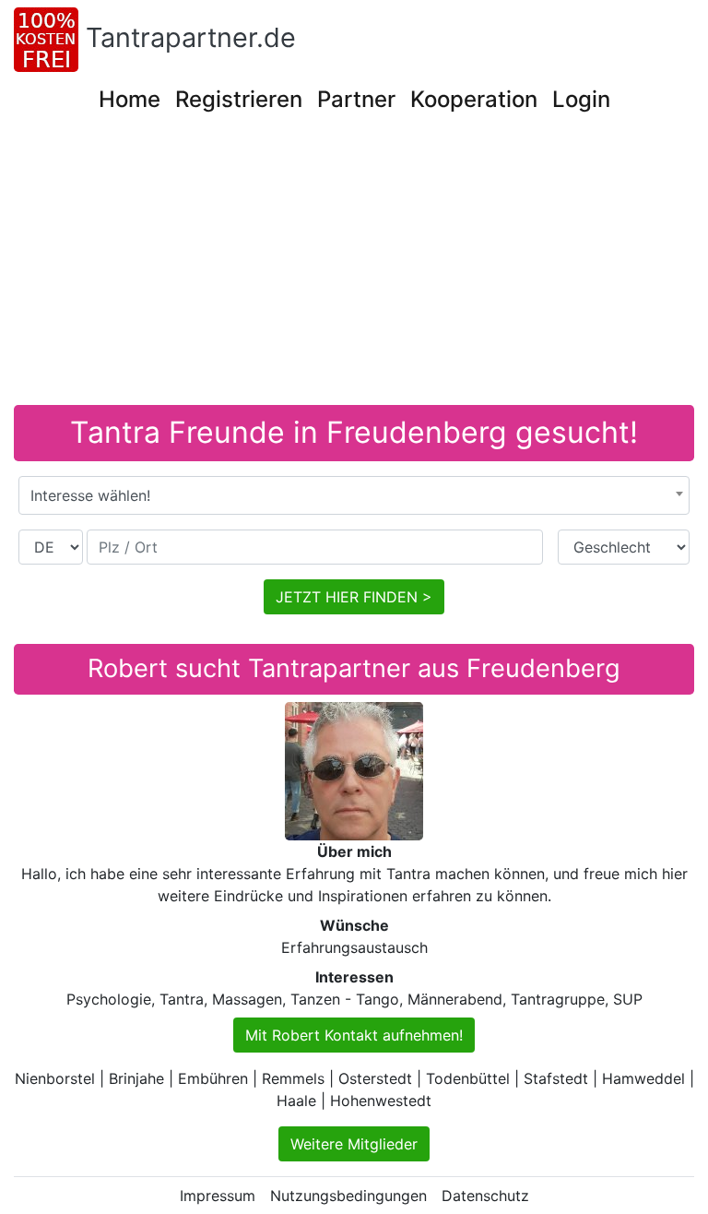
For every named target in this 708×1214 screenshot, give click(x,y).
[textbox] (354, 495)
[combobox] (354, 495)
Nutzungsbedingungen (348, 1195)
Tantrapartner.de (191, 37)
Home (129, 99)
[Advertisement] (354, 266)
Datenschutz (485, 1195)
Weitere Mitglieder (354, 1144)
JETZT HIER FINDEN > (354, 597)
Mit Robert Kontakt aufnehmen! (354, 1035)
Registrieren (238, 99)
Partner (356, 99)
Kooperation (473, 99)
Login (581, 99)
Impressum (217, 1195)
